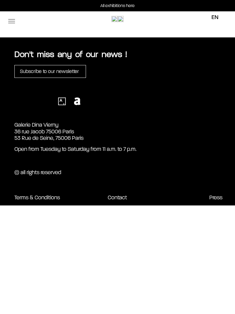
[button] (12, 21)
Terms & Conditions (37, 197)
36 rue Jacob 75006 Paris (44, 131)
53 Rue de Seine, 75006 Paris (49, 138)
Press (215, 197)
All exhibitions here (117, 5)
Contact (117, 197)
